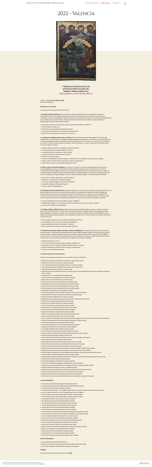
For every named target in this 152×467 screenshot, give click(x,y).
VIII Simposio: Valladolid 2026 (91, 3)
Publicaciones (116, 3)
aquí (45, 110)
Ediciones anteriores (105, 3)
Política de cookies (41, 463)
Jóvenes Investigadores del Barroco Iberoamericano (45, 3)
